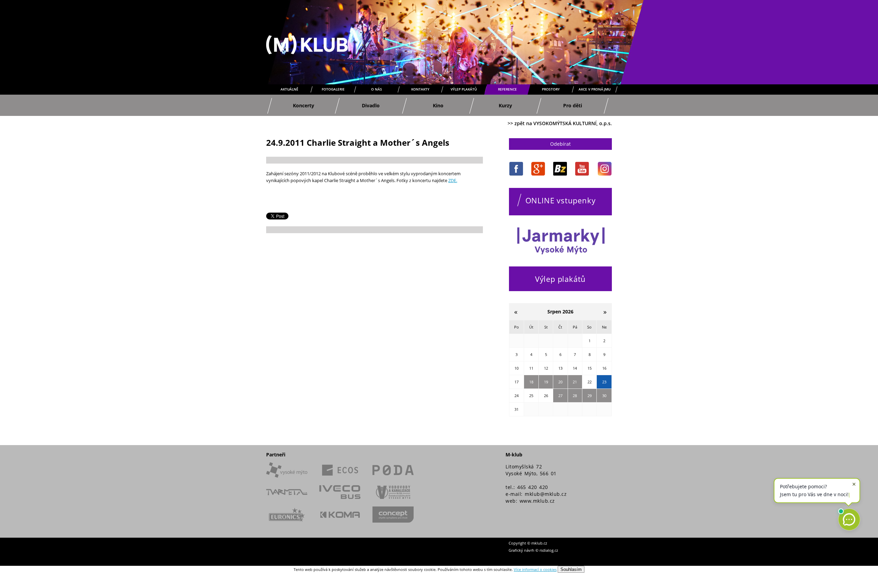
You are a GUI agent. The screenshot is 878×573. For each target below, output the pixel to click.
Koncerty (303, 105)
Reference (507, 89)
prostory (551, 89)
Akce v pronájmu (594, 89)
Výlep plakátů (464, 89)
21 (575, 381)
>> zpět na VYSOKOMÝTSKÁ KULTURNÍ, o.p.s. (560, 123)
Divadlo (371, 105)
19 (546, 381)
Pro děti (572, 105)
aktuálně (289, 89)
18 (531, 381)
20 (560, 381)
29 (590, 395)
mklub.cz (539, 543)
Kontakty (420, 89)
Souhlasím (571, 569)
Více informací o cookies (535, 569)
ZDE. (452, 180)
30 (604, 395)
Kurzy (505, 105)
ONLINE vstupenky (560, 200)
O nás (376, 89)
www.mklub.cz (537, 501)
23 (604, 381)
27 (560, 395)
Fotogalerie (333, 89)
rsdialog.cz (548, 550)
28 (575, 395)
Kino (438, 105)
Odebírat (560, 144)
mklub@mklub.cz (546, 494)
